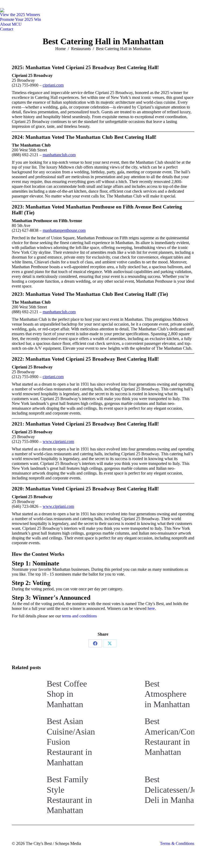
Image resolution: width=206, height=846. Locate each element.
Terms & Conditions (177, 843)
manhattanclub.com (59, 154)
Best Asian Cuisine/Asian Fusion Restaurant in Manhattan (71, 741)
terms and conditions (79, 616)
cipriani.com (53, 85)
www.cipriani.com (58, 441)
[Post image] (26, 690)
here (151, 608)
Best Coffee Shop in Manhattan (67, 694)
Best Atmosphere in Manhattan (167, 694)
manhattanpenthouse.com (64, 230)
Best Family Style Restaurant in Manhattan (69, 794)
